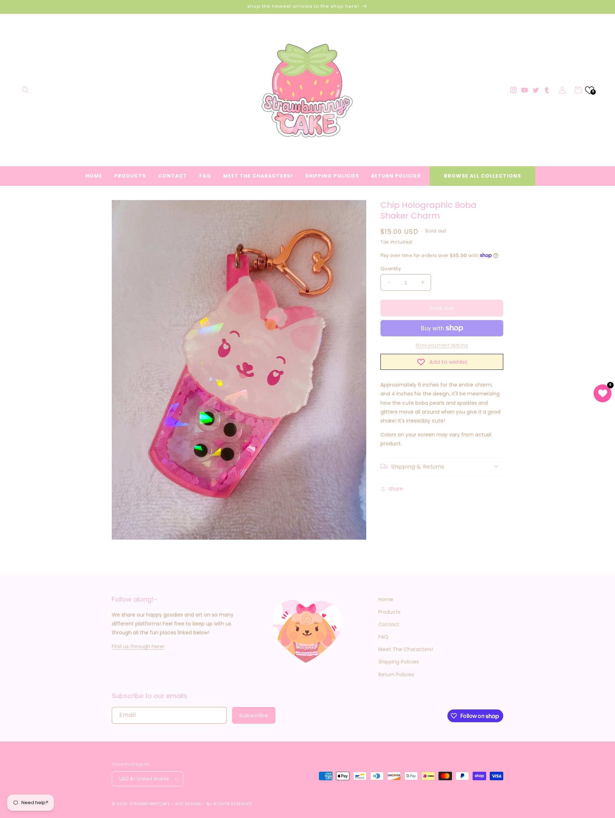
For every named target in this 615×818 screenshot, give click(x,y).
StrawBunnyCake (150, 804)
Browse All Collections (482, 175)
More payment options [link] (442, 345)
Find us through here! (138, 646)
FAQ (383, 636)
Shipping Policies (398, 661)
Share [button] (396, 488)
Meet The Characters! (405, 649)
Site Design (188, 804)
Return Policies (396, 674)
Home (385, 599)
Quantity (390, 268)
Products (389, 611)
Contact (388, 624)
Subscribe (253, 715)
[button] (25, 90)
